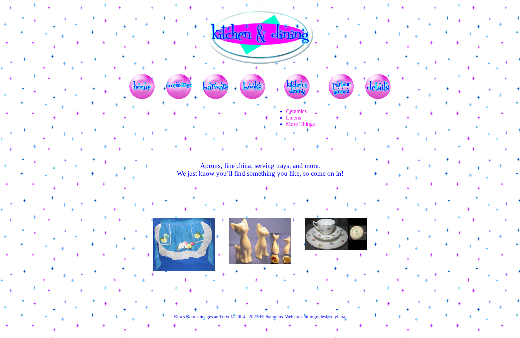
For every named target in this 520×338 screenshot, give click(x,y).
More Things (300, 124)
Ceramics (296, 111)
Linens (293, 118)
